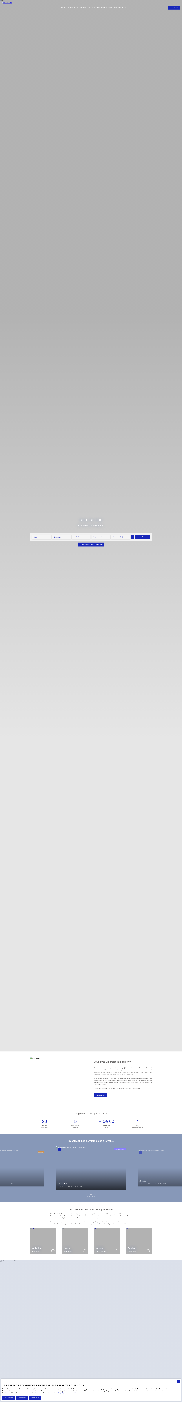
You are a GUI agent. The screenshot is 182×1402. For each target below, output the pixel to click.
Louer (76, 7)
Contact (126, 7)
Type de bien (56, 535)
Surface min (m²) (118, 537)
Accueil (63, 7)
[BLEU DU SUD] (15, 7)
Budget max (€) (97, 537)
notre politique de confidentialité (66, 1393)
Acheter (70, 7)
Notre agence (118, 7)
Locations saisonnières (87, 7)
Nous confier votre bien (104, 7)
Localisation (77, 537)
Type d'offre (36, 535)
